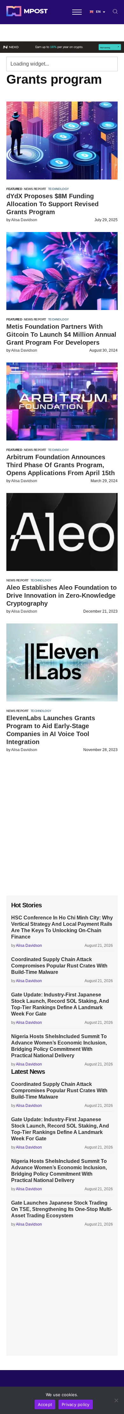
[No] (116, 1400)
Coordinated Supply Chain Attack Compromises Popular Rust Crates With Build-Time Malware (59, 966)
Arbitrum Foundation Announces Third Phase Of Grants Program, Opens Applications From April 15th (60, 465)
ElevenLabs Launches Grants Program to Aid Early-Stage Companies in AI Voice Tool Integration (50, 729)
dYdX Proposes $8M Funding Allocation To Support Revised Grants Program (52, 204)
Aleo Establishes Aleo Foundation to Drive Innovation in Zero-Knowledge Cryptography (61, 595)
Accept (45, 1404)
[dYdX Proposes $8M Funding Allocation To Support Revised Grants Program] (62, 140)
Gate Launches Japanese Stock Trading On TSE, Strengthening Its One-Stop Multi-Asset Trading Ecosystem (61, 1209)
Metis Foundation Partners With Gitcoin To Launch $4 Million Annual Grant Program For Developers (61, 334)
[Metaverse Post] (27, 12)
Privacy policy (76, 1404)
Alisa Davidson (24, 220)
